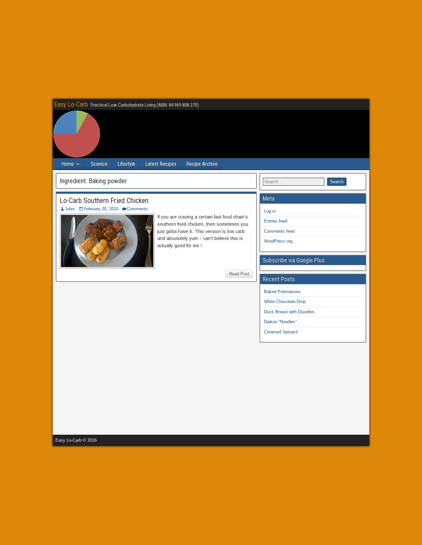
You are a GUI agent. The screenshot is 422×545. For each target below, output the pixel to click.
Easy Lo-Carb (71, 104)
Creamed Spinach (281, 331)
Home (67, 164)
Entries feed (275, 221)
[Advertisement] (211, 49)
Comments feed (279, 231)
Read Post (239, 273)
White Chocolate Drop (285, 301)
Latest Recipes (160, 164)
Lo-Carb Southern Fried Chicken (104, 200)
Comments (137, 208)
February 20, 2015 (101, 208)
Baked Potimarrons (282, 291)
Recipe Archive (202, 164)
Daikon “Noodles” (280, 321)
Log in (270, 211)
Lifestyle (126, 164)
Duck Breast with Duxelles (289, 311)
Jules (70, 208)
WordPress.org (278, 241)
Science (99, 164)
